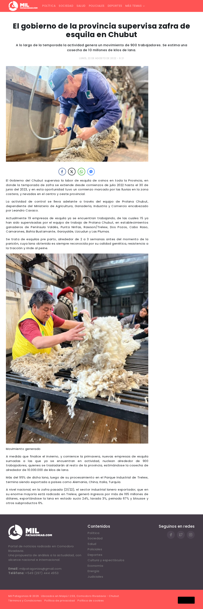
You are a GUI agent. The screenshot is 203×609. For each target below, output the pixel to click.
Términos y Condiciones (25, 600)
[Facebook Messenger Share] (91, 171)
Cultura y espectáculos (106, 560)
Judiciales (95, 576)
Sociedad (66, 6)
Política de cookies (91, 600)
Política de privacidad (59, 600)
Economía (95, 566)
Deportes (115, 6)
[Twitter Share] (72, 171)
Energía (93, 571)
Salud (81, 6)
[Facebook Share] (62, 171)
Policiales (96, 6)
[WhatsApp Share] (81, 171)
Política (49, 6)
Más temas (133, 6)
